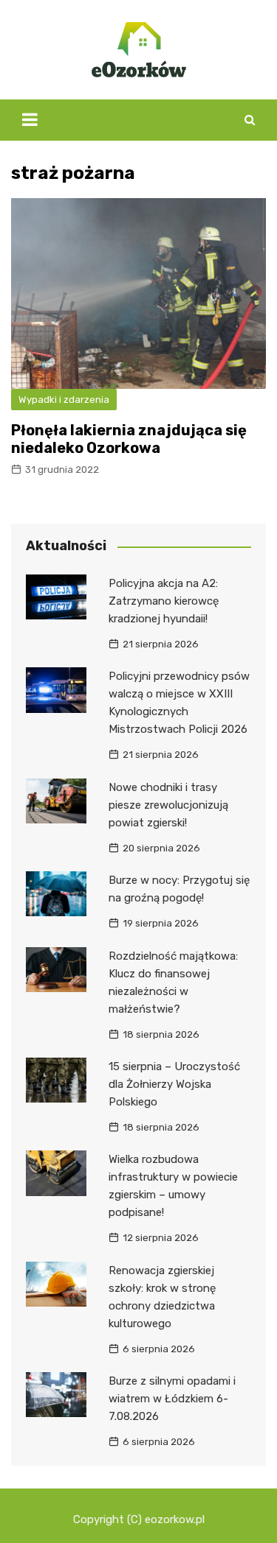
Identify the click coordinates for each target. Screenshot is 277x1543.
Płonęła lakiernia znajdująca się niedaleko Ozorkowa (129, 439)
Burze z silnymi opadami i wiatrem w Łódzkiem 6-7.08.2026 (172, 1398)
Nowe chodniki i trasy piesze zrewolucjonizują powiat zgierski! (168, 805)
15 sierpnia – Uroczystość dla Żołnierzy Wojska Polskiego (174, 1084)
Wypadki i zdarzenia (63, 399)
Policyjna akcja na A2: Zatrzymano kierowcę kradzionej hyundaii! (164, 601)
